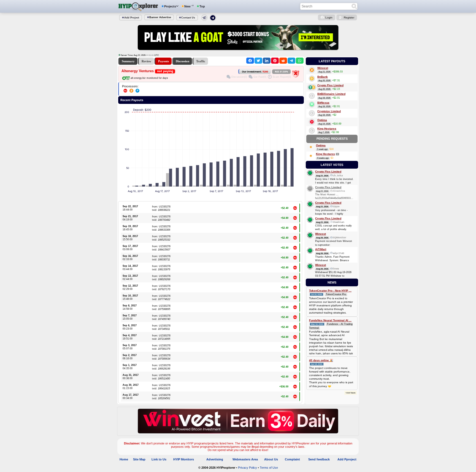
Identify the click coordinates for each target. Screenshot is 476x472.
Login (328, 17)
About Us (271, 459)
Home (124, 459)
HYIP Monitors (183, 459)
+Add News (350, 393)
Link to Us (159, 459)
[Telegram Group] (212, 20)
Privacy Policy (247, 467)
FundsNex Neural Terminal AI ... (330, 320)
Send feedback (319, 459)
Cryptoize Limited (329, 111)
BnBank (322, 76)
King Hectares (326, 128)
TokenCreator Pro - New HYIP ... (330, 290)
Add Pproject (346, 459)
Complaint (292, 459)
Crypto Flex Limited (330, 85)
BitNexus (323, 102)
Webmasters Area (245, 459)
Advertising (214, 459)
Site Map (139, 459)
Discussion (182, 61)
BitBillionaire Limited (331, 93)
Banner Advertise (160, 17)
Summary (128, 61)
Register (349, 17)
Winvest (322, 67)
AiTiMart (320, 249)
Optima (322, 120)
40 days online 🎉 (321, 360)
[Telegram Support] (204, 19)
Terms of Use (269, 467)
